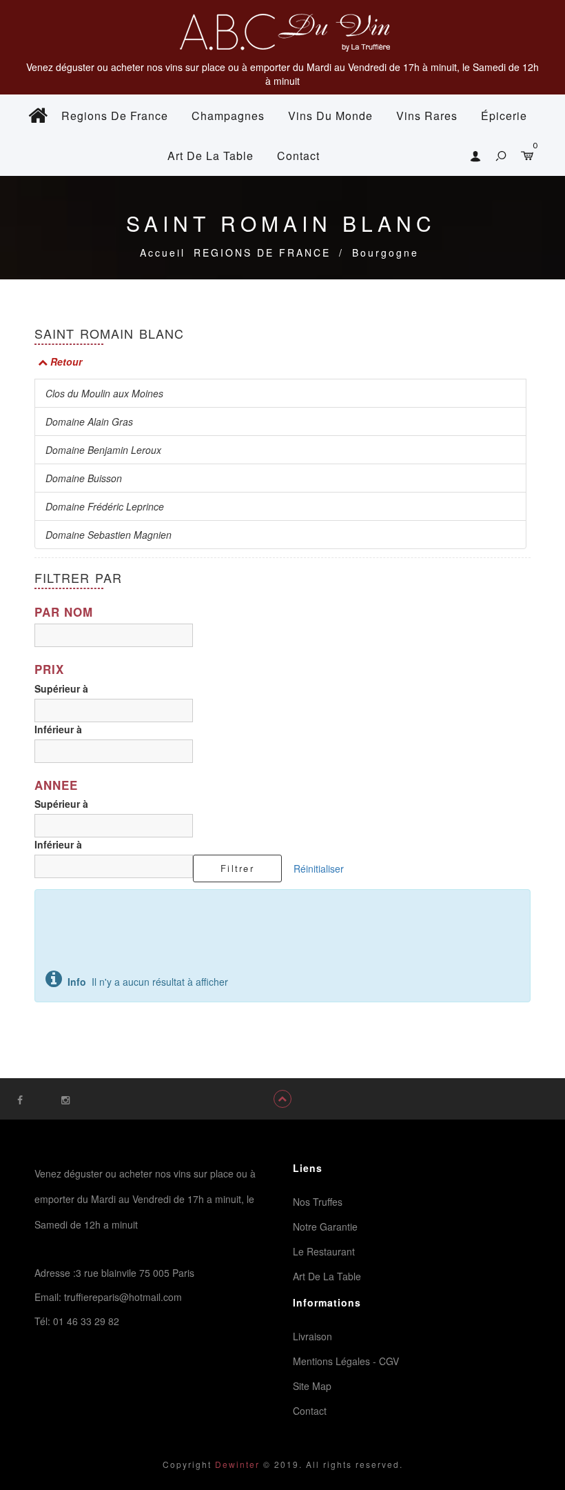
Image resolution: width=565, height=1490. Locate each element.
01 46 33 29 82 (86, 1321)
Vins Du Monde (330, 115)
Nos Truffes (317, 1202)
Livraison (312, 1336)
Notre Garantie (325, 1226)
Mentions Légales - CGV (346, 1361)
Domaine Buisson (83, 478)
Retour (65, 361)
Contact (298, 155)
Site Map (312, 1386)
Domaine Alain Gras (89, 421)
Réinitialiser (319, 868)
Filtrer (237, 868)
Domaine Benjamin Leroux (103, 450)
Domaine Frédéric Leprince (104, 506)
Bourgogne (385, 252)
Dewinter (236, 1464)
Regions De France (114, 115)
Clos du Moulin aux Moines (104, 393)
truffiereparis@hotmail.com (123, 1297)
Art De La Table (210, 155)
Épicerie (504, 115)
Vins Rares (427, 115)
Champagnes (228, 115)
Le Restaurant (324, 1251)
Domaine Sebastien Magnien (108, 535)
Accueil (162, 252)
